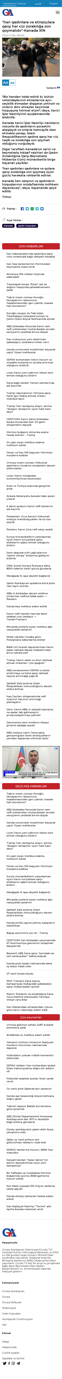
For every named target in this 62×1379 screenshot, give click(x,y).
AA (5, 83)
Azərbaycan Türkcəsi (14, 3)
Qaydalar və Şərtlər (13, 1358)
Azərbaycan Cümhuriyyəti (17, 1319)
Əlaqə (5, 1341)
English (54, 3)
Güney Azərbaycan (13, 1291)
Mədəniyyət (9, 1308)
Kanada (8, 225)
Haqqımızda (9, 1347)
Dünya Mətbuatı (11, 1302)
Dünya (6, 1296)
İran (4, 1324)
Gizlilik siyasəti (10, 1352)
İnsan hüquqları (11, 1313)
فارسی (38, 3)
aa (12, 83)
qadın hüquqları (27, 225)
